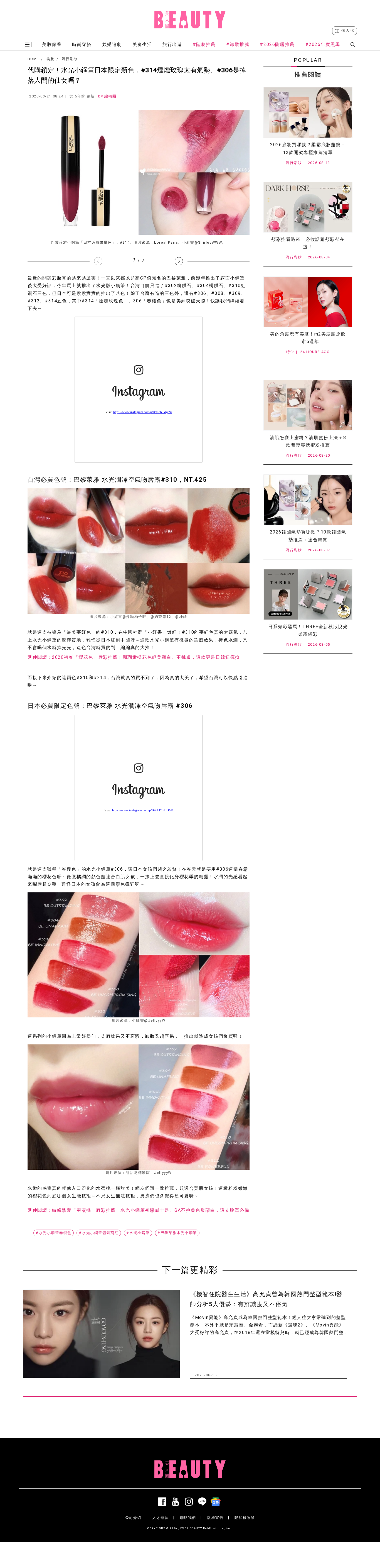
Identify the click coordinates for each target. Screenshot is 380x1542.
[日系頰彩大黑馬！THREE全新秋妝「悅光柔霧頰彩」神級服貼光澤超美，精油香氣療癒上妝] (307, 594)
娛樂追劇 (112, 44)
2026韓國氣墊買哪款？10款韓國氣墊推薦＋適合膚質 (308, 535)
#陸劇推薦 (204, 44)
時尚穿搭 (82, 44)
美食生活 (142, 44)
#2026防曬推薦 (277, 44)
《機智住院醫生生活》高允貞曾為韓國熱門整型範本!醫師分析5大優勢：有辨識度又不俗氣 (266, 1299)
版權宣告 (215, 1518)
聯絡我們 (188, 1518)
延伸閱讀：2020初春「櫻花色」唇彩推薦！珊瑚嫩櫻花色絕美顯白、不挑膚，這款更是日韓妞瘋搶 (134, 657)
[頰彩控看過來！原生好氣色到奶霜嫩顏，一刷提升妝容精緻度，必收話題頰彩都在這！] (307, 207)
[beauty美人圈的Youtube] (176, 1501)
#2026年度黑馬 (322, 44)
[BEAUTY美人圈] (190, 19)
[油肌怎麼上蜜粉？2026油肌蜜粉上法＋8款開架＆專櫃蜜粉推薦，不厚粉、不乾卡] (307, 405)
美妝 (50, 59)
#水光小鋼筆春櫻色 (53, 1233)
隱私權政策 (245, 1518)
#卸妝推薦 (237, 44)
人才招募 (160, 1518)
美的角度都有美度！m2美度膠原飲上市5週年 (308, 337)
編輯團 (110, 96)
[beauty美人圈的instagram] (190, 1501)
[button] (179, 261)
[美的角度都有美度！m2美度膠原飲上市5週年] (307, 301)
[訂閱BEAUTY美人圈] (216, 1501)
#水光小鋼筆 (138, 1233)
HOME (33, 59)
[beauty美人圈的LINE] (203, 1501)
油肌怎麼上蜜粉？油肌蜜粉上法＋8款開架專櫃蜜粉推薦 (308, 441)
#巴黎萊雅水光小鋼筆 (177, 1233)
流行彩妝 (70, 59)
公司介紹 (133, 1518)
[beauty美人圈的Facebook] (163, 1501)
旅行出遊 (172, 44)
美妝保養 (51, 44)
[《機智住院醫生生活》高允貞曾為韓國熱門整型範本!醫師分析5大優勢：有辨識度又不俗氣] (101, 1333)
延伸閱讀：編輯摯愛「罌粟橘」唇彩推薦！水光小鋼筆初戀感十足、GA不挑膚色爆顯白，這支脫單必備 (139, 1210)
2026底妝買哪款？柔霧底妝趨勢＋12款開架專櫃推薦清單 (308, 148)
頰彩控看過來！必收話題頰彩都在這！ (308, 243)
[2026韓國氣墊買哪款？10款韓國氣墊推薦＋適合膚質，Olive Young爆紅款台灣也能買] (307, 499)
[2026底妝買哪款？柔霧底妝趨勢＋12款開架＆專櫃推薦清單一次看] (307, 112)
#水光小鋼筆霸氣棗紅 (99, 1233)
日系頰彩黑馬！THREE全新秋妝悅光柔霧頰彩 (308, 630)
